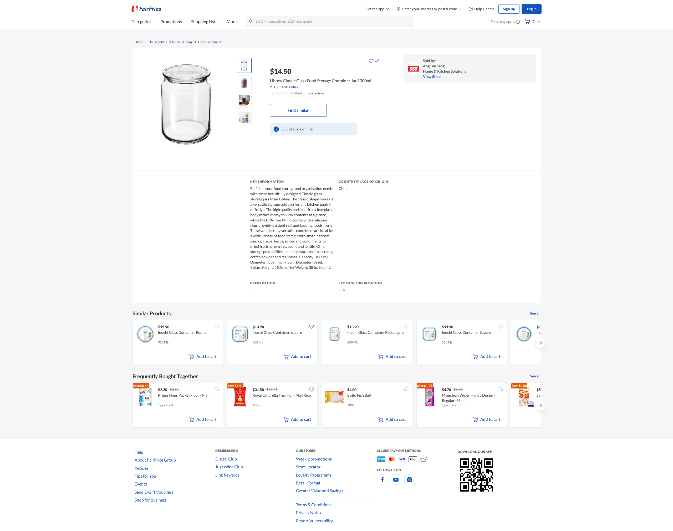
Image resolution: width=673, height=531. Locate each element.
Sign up (509, 9)
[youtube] (396, 482)
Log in (532, 9)
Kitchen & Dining (180, 42)
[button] (518, 22)
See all (535, 313)
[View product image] (244, 65)
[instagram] (409, 482)
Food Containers (209, 42)
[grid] (336, 343)
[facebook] (382, 482)
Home (139, 42)
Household (156, 42)
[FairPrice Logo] (146, 9)
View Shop (432, 76)
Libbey (293, 87)
